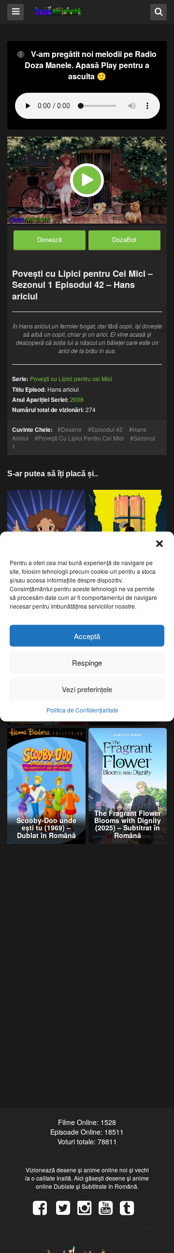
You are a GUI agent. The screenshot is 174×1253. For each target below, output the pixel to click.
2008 (77, 399)
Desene (71, 429)
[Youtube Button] (109, 1211)
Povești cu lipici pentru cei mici (81, 438)
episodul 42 (107, 429)
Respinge (87, 662)
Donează (49, 239)
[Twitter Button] (66, 1211)
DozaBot (124, 239)
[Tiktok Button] (130, 1211)
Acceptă (87, 635)
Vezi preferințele (87, 688)
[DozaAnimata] (59, 11)
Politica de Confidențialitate (82, 710)
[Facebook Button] (43, 1211)
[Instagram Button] (88, 1211)
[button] (159, 544)
